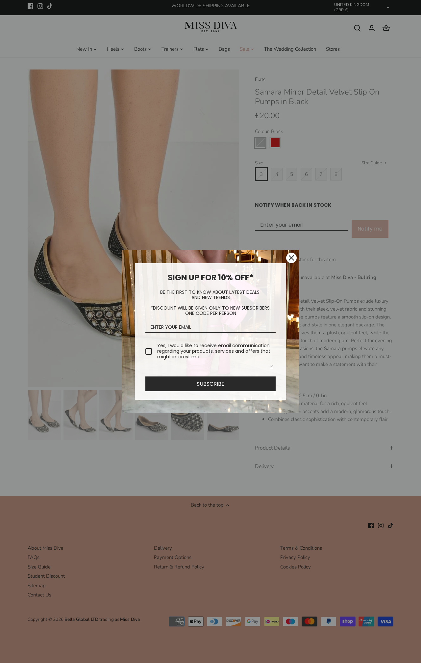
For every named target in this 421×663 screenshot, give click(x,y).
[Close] (291, 258)
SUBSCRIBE (210, 384)
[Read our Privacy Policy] (272, 367)
